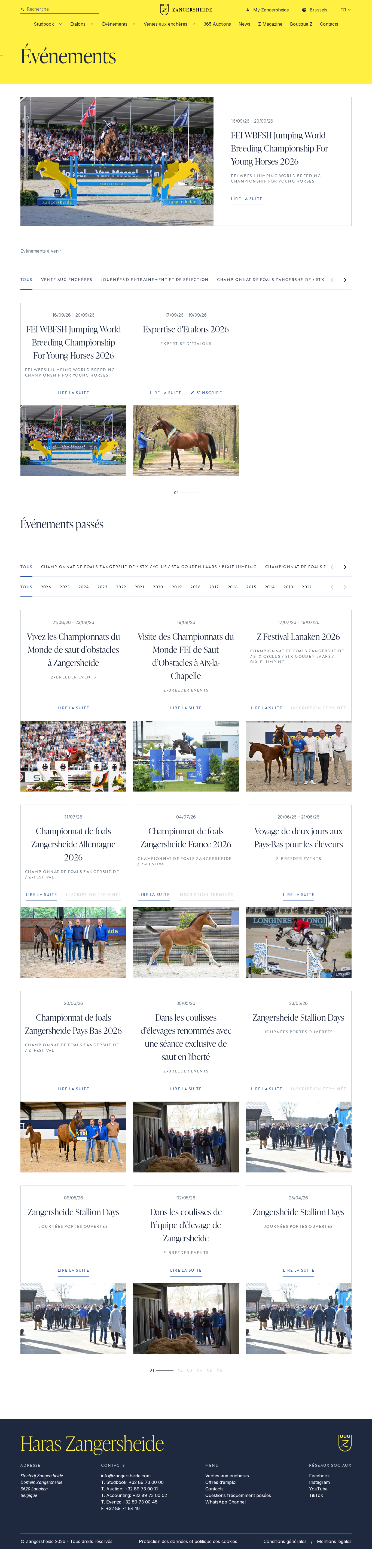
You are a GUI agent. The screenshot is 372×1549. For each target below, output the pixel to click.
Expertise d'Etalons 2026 (186, 329)
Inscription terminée (318, 708)
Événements (114, 24)
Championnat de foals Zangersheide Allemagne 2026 (73, 844)
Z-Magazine (270, 24)
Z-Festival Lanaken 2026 (298, 636)
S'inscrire (209, 392)
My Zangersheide (271, 10)
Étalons (78, 24)
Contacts (329, 24)
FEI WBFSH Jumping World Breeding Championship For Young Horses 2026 (279, 148)
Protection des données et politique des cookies (188, 1541)
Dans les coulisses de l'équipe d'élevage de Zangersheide (186, 1225)
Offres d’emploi (220, 1482)
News (244, 24)
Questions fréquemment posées (238, 1495)
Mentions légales (334, 1541)
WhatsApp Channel (225, 1502)
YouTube (318, 1489)
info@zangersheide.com (126, 1475)
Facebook (319, 1475)
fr (343, 10)
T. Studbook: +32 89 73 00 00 (132, 1482)
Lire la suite (246, 198)
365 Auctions (217, 24)
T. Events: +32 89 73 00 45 (129, 1502)
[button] (332, 279)
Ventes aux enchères (165, 24)
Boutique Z (301, 24)
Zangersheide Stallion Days (298, 1017)
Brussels (318, 10)
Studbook (44, 24)
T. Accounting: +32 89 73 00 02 (134, 1495)
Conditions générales (285, 1541)
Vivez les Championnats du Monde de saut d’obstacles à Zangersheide (73, 649)
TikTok (316, 1495)
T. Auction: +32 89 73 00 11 (129, 1489)
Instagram (319, 1482)
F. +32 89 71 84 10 (120, 1508)
